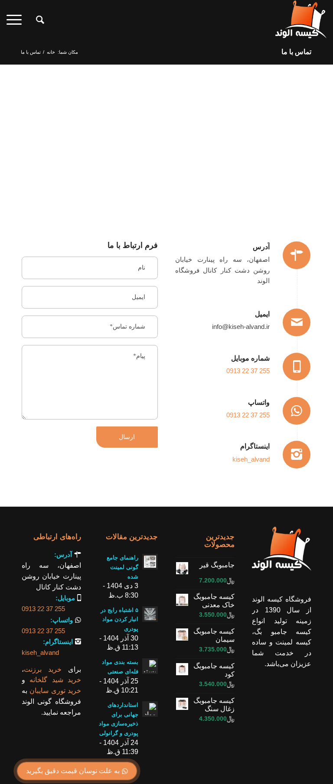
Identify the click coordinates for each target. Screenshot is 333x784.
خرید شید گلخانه (55, 679)
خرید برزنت (43, 669)
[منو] (17, 19)
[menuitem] (35, 19)
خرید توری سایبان (55, 690)
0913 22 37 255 (248, 370)
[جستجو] (35, 19)
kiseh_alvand (251, 459)
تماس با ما (296, 51)
